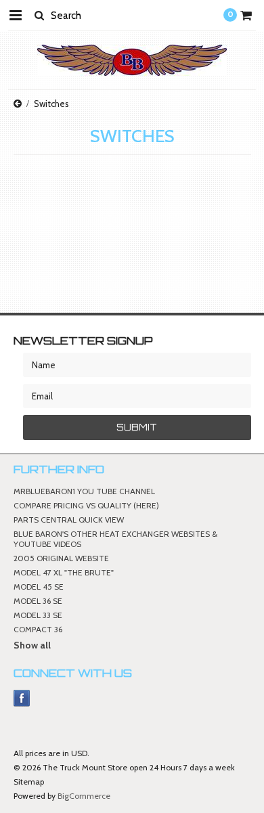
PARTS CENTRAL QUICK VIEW (69, 519)
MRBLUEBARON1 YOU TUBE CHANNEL (84, 491)
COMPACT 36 (38, 629)
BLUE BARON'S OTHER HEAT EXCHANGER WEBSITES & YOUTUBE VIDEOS (115, 539)
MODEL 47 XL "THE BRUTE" (64, 572)
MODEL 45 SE (39, 586)
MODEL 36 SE (38, 601)
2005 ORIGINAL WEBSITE (61, 558)
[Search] (38, 14)
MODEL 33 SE (38, 615)
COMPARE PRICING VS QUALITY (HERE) (86, 505)
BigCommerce (84, 796)
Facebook (22, 698)
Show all (32, 645)
